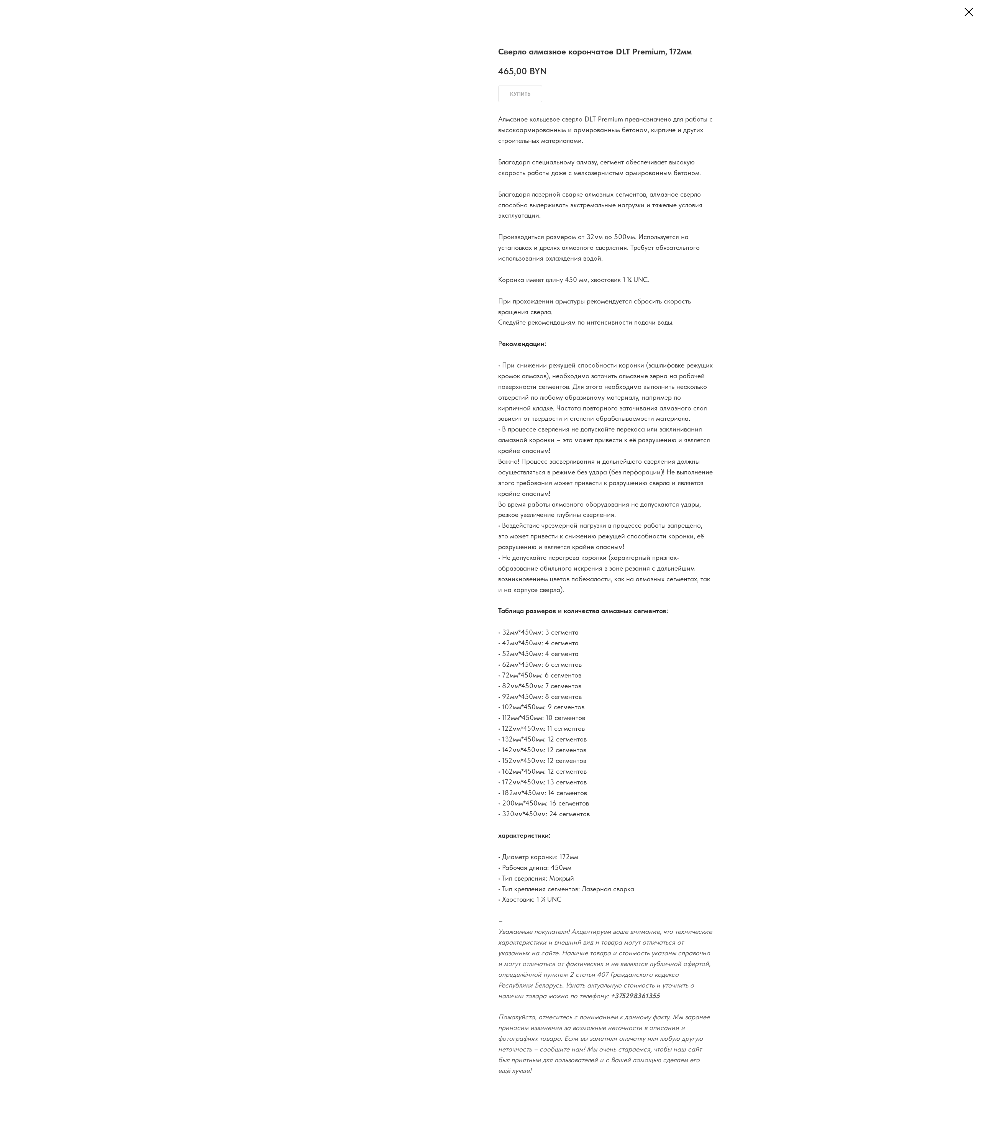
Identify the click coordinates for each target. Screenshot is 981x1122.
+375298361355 (635, 996)
